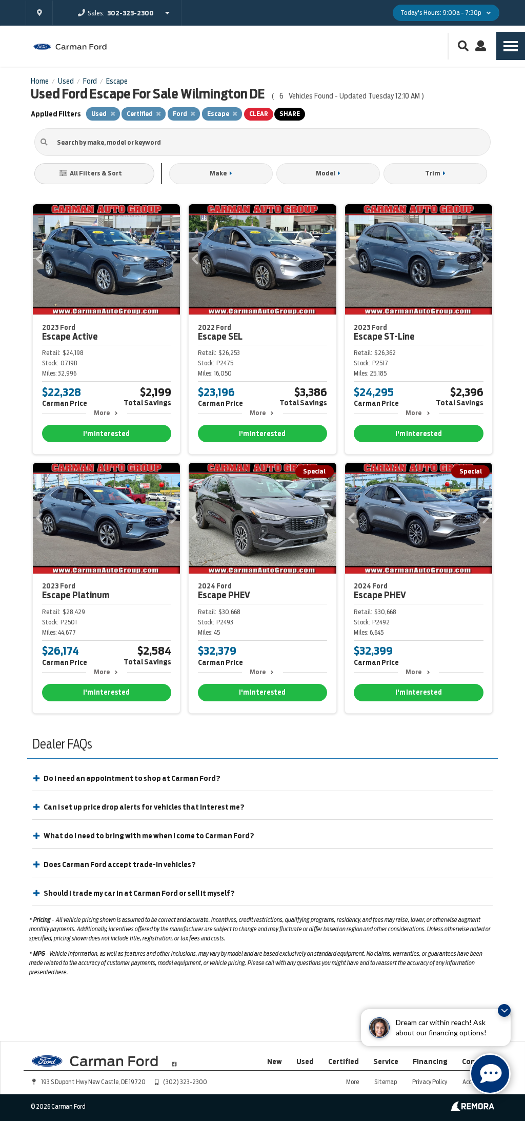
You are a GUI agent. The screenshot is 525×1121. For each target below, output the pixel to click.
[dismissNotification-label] (504, 1010)
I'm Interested (106, 434)
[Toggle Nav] (510, 46)
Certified (343, 1061)
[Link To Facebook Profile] (174, 1060)
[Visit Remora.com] (472, 1109)
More (102, 413)
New (274, 1061)
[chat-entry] (490, 1073)
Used (305, 1061)
